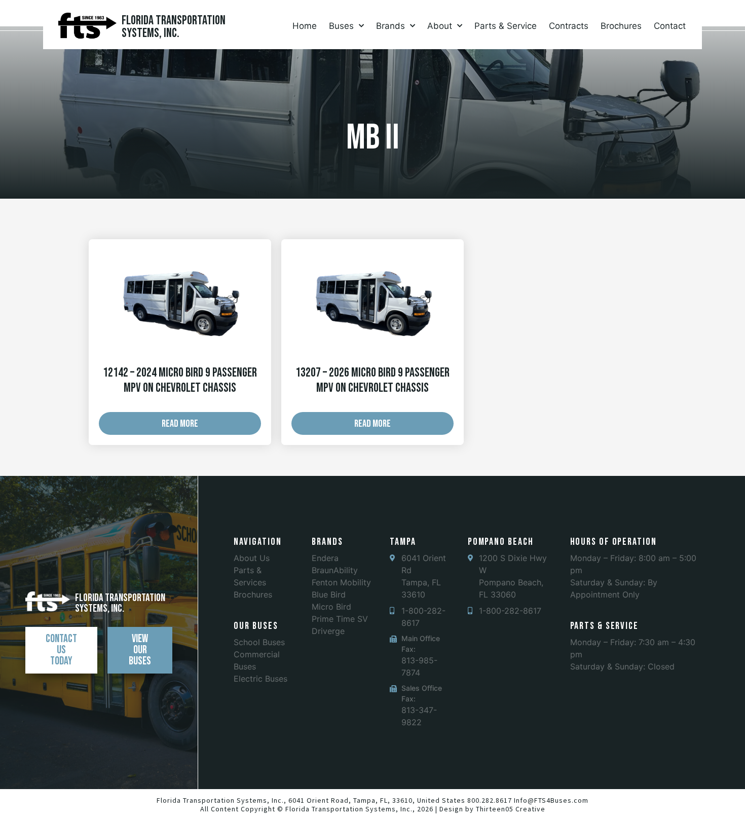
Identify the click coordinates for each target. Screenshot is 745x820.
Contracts (568, 26)
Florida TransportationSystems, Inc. (174, 27)
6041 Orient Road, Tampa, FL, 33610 (350, 800)
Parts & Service (505, 26)
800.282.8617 (489, 800)
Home (304, 26)
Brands (390, 26)
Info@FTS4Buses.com (551, 800)
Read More (180, 424)
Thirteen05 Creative (510, 808)
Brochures (621, 26)
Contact (670, 26)
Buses (341, 26)
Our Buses (256, 626)
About (439, 26)
